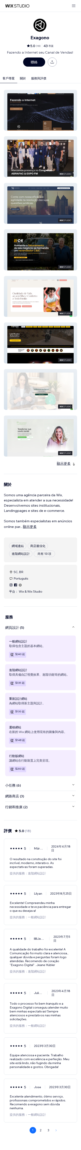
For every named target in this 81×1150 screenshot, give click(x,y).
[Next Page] (56, 1130)
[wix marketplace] (17, 5)
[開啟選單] (73, 6)
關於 (23, 78)
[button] (40, 110)
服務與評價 (38, 78)
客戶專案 (9, 78)
